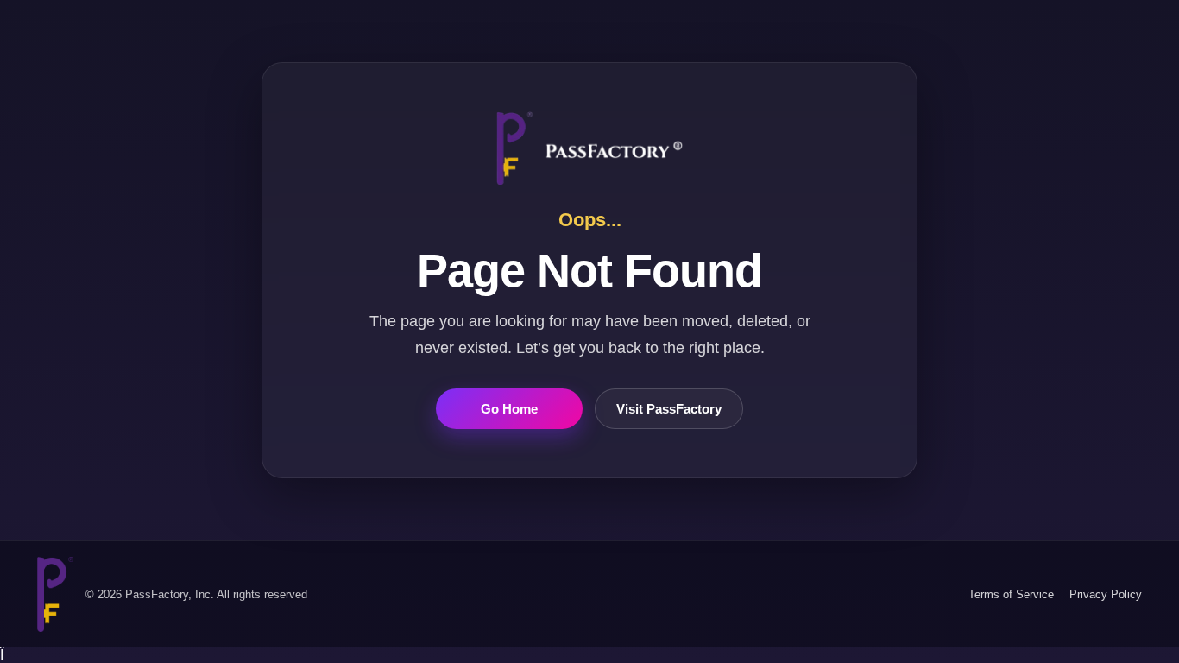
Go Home (509, 408)
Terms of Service (1011, 594)
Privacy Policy (1105, 594)
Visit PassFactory (669, 408)
